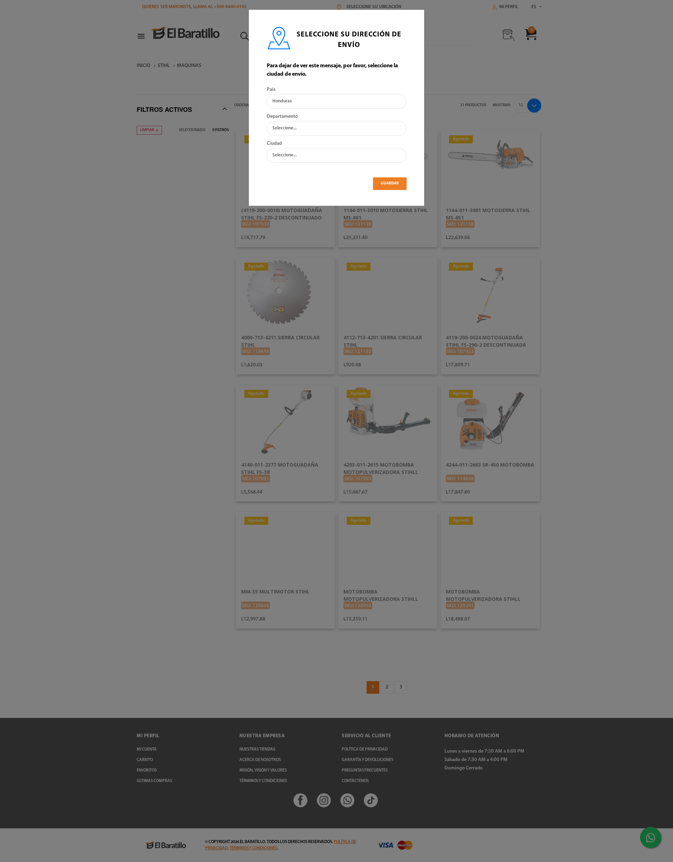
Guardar (390, 183)
